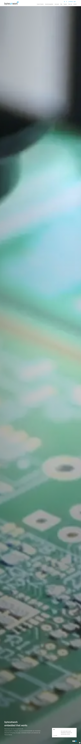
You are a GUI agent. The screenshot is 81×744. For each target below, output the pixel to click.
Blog (61, 4)
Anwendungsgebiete (49, 4)
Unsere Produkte (40, 4)
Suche (66, 1)
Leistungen (57, 4)
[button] (79, 742)
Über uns (70, 4)
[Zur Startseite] (11, 3)
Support (65, 4)
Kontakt (75, 4)
